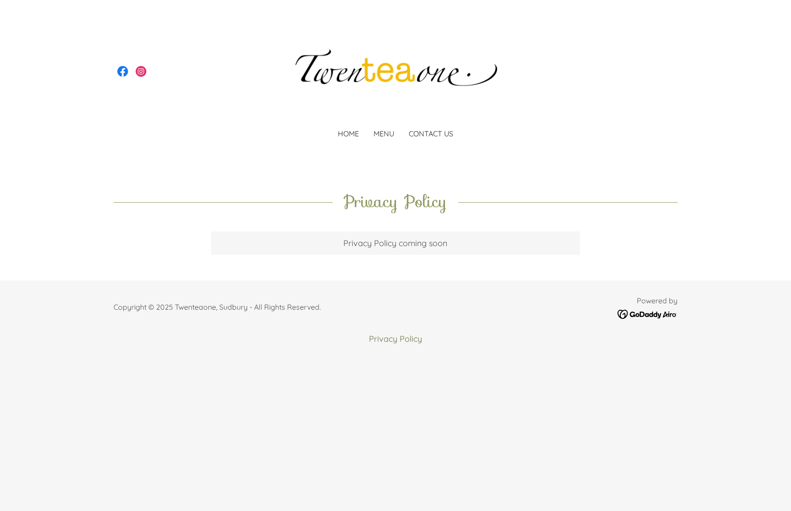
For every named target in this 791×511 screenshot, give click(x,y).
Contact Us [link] (431, 133)
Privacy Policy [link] (395, 338)
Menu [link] (384, 133)
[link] (123, 71)
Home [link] (348, 133)
